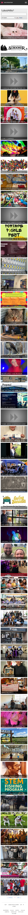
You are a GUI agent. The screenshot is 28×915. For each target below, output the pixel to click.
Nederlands (13, 911)
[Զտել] (17, 18)
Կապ (6, 904)
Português (20, 911)
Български (5, 910)
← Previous (9, 897)
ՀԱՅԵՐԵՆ (7, 911)
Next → (19, 897)
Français (23, 910)
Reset (20, 17)
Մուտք (14, 906)
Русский (14, 913)
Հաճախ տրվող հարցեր (13, 904)
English (12, 910)
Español (17, 910)
